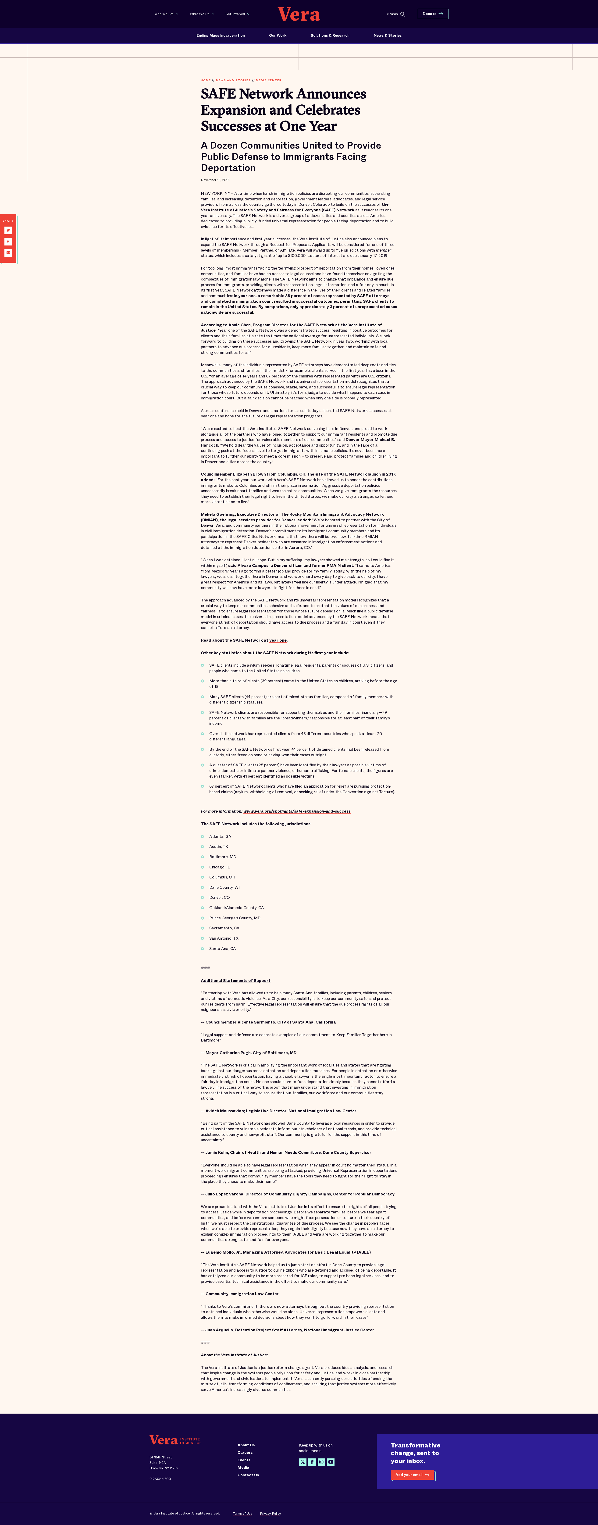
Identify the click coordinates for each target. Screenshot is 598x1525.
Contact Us (248, 1475)
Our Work (277, 35)
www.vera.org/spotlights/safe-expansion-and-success (297, 811)
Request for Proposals (289, 245)
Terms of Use (242, 1513)
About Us (246, 1445)
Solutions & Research (330, 35)
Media (243, 1467)
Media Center (268, 80)
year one (278, 640)
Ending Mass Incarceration (220, 35)
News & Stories (388, 35)
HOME (206, 80)
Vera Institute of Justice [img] (299, 14)
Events (244, 1460)
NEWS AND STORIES (233, 80)
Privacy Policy (270, 1513)
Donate (429, 13)
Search (392, 13)
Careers (245, 1452)
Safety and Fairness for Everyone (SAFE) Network (304, 210)
